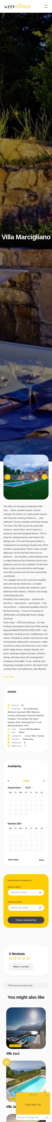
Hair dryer (33, 719)
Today (26, 781)
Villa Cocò (12, 1053)
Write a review (21, 967)
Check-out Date (15, 902)
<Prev (13, 781)
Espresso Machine (36, 715)
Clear (41, 860)
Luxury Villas (30, 736)
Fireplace (12, 719)
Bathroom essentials (17, 712)
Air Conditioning (30, 709)
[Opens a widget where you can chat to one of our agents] (33, 1106)
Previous (7, 479)
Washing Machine (15, 725)
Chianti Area (28, 739)
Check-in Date (14, 887)
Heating (11, 722)
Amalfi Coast (15, 1046)
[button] (6, 1062)
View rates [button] (8, 677)
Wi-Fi (26, 725)
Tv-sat (38, 722)
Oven (18, 722)
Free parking (22, 719)
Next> (39, 781)
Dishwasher (21, 715)
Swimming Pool (28, 722)
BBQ (29, 712)
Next (44, 479)
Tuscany (40, 736)
